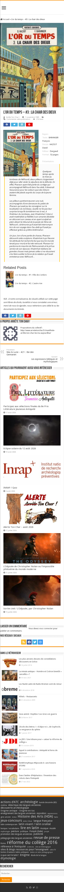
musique (44, 828)
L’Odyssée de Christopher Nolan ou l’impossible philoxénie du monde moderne (28, 568)
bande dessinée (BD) (48, 802)
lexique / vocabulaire (10, 828)
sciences (30, 847)
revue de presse (47, 837)
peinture (15, 831)
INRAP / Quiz (10, 487)
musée (53, 828)
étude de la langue (38, 855)
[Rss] (23, 642)
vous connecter (46, 628)
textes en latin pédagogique (41, 852)
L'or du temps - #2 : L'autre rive (28, 283)
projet (46, 831)
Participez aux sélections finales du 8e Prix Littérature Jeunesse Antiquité (26, 408)
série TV (53, 850)
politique (24, 831)
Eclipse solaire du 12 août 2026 (19, 448)
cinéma (4, 805)
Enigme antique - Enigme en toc (18, 810)
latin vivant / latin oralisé (35, 824)
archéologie (29, 802)
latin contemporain (9, 824)
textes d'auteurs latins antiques (15, 852)
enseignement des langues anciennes (18, 813)
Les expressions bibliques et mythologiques (44, 359)
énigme (25, 855)
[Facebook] (29, 642)
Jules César (27, 821)
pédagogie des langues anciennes (16, 838)
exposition (41, 813)
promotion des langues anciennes (16, 834)
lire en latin (30, 828)
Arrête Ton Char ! (12, 117)
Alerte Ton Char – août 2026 (18, 527)
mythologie (5, 831)
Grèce (14, 817)
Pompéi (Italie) (36, 831)
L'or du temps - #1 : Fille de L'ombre (31, 275)
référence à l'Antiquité (13, 846)
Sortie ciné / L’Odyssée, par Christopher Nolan (28, 608)
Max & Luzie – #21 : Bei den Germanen (20, 352)
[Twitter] (34, 642)
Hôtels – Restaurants (28, 696)
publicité (38, 833)
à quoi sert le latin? (10, 855)
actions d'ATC (10, 802)
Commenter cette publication (18, 119)
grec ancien (6, 817)
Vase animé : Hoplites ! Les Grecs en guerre (38, 714)
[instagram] (40, 642)
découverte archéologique (15, 807)
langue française (43, 820)
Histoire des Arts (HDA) (35, 816)
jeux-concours (11, 820)
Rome (3, 843)
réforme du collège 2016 (32, 842)
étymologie (8, 858)
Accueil (6, 19)
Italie (56, 817)
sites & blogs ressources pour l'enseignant (24, 849)
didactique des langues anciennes (24, 805)
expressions (52, 814)
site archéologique (43, 847)
